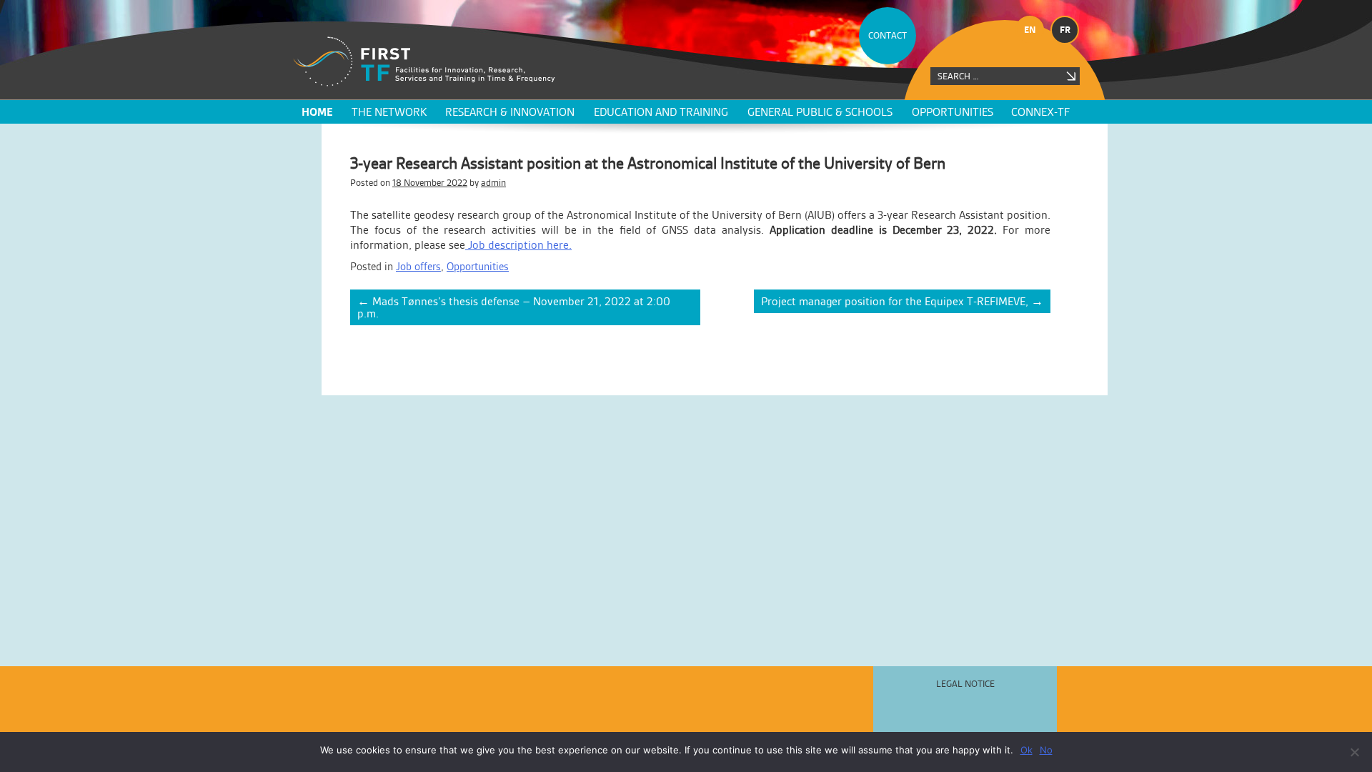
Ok (1026, 750)
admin (493, 182)
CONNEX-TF (1040, 112)
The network (389, 112)
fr (1065, 29)
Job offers (418, 266)
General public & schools (820, 112)
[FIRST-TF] (424, 62)
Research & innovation (510, 112)
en (1030, 29)
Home (317, 112)
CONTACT (887, 35)
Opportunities (952, 112)
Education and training (661, 112)
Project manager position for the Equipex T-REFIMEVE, (902, 301)
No (1046, 750)
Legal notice (965, 683)
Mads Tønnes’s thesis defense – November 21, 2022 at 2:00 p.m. (513, 307)
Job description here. (518, 245)
